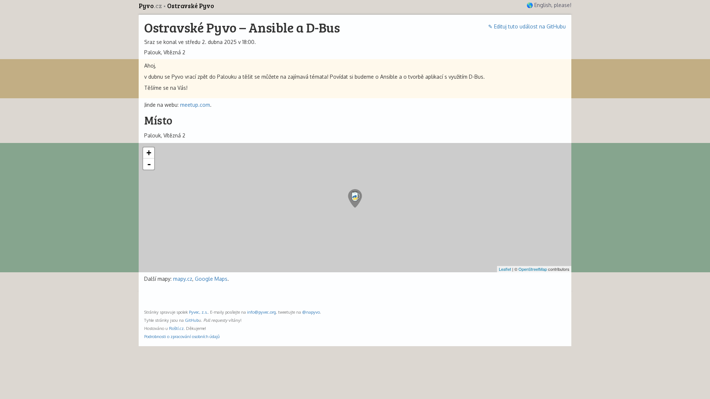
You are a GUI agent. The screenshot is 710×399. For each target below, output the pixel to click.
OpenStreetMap (532, 269)
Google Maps (211, 279)
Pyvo (150, 5)
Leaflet (505, 269)
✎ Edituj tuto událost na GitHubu (527, 26)
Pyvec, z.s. (198, 312)
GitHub (192, 320)
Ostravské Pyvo (190, 5)
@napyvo (311, 312)
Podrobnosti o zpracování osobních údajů (182, 336)
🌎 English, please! (549, 5)
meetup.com (195, 105)
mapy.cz (182, 279)
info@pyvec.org (261, 312)
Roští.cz (176, 328)
